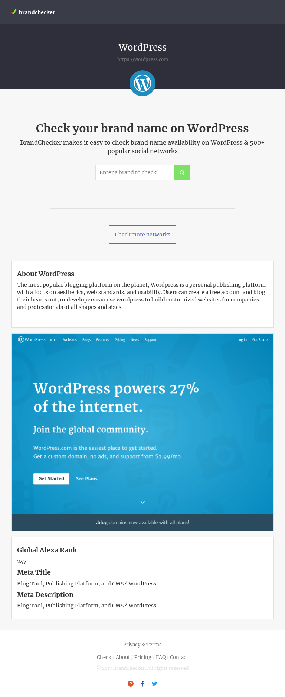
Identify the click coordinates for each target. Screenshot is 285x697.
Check (104, 657)
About (123, 657)
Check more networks (142, 234)
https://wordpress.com (142, 59)
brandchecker (37, 12)
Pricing (142, 657)
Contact (179, 657)
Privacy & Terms (142, 645)
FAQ (161, 657)
